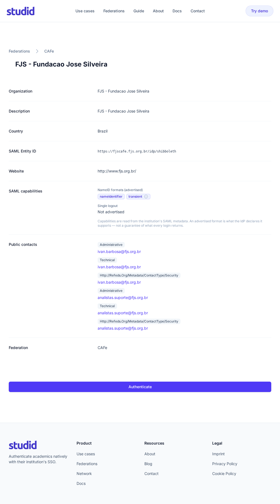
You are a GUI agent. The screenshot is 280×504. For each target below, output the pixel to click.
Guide (138, 10)
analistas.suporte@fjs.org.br (123, 297)
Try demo (259, 10)
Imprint (218, 453)
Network (84, 473)
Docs (177, 10)
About (158, 10)
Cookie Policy (224, 473)
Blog (148, 463)
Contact (198, 10)
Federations (114, 10)
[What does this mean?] (146, 196)
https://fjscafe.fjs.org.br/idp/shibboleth (137, 151)
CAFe (49, 51)
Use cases (85, 10)
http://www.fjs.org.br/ (117, 171)
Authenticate (140, 386)
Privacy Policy (224, 463)
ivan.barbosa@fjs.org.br (119, 251)
